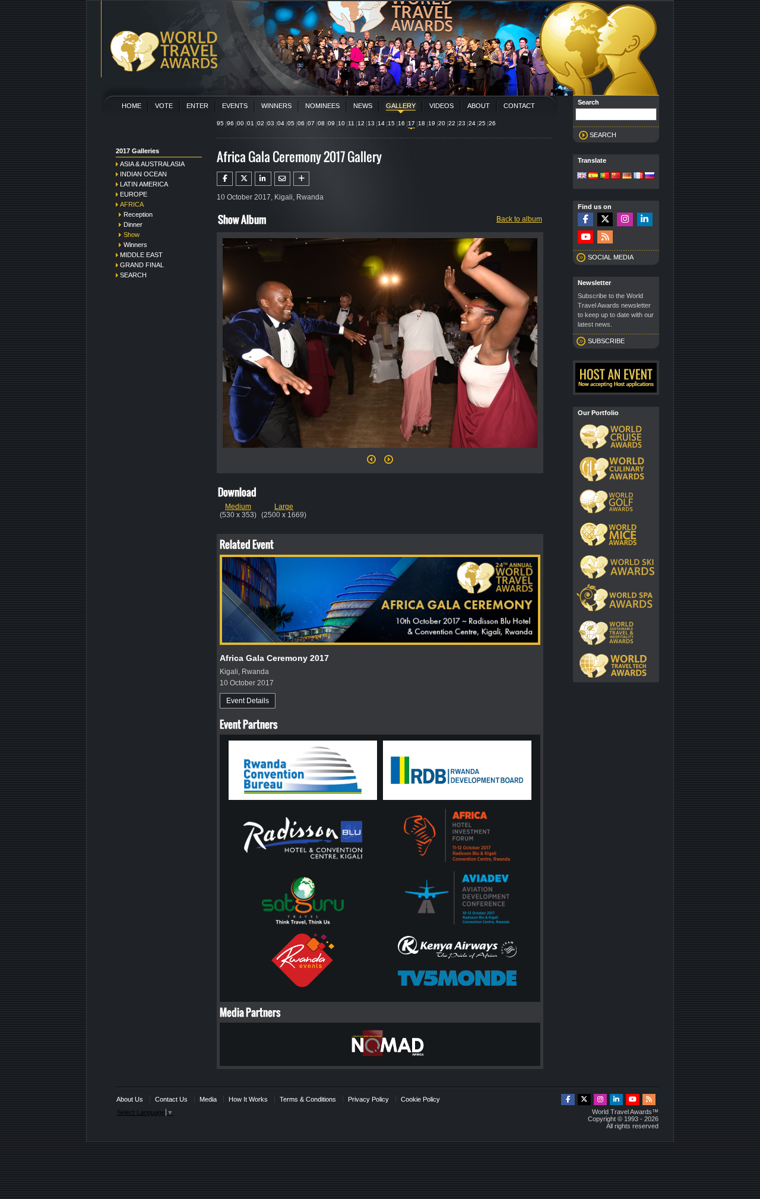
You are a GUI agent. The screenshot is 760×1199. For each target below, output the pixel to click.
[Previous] (371, 462)
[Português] (604, 176)
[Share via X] (243, 178)
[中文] (615, 176)
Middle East (141, 254)
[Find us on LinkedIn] (645, 219)
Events (235, 105)
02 (260, 123)
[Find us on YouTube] (585, 237)
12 (361, 123)
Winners (276, 105)
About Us (129, 1099)
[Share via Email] (282, 178)
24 (472, 123)
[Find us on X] (605, 219)
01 (250, 123)
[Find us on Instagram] (624, 219)
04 (280, 123)
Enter (197, 105)
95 (220, 123)
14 (381, 123)
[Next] (380, 451)
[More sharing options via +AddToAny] (301, 178)
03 (270, 123)
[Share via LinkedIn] (262, 178)
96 (230, 123)
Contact (519, 105)
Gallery (401, 105)
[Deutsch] (627, 176)
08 (321, 123)
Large (283, 506)
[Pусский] (649, 176)
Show (132, 234)
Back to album (519, 219)
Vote (164, 105)
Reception (138, 214)
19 (431, 123)
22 (451, 123)
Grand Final (142, 264)
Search (133, 275)
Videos (441, 105)
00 (240, 123)
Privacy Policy (368, 1099)
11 (351, 123)
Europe (133, 194)
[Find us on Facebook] (585, 219)
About (478, 105)
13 (371, 123)
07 (311, 123)
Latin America (144, 184)
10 (341, 123)
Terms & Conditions (308, 1099)
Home (131, 105)
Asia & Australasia (152, 163)
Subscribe (606, 340)
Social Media (611, 257)
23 (462, 123)
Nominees (322, 105)
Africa (132, 204)
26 (492, 123)
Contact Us (171, 1099)
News (362, 105)
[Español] (593, 176)
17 (411, 123)
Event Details (247, 701)
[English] (582, 176)
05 (290, 123)
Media (208, 1099)
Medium (238, 506)
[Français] (638, 176)
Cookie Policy (420, 1099)
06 (301, 123)
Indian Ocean (143, 174)
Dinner (133, 224)
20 (441, 123)
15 (391, 123)
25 (482, 123)
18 (421, 123)
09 (331, 123)
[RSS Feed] (605, 237)
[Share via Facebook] (224, 178)
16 (401, 123)
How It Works (248, 1099)
